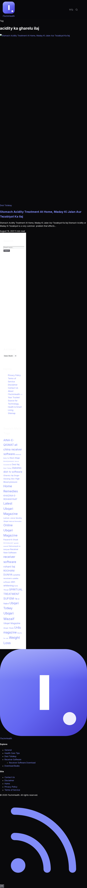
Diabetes (16, 468)
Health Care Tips (12, 753)
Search (6, 250)
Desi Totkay (7, 468)
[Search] (76, 9)
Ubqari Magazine (11, 623)
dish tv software (12, 471)
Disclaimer (12, 385)
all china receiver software (12, 449)
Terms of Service (12, 790)
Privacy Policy (14, 375)
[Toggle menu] (82, 9)
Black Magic (15, 458)
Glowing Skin (9, 479)
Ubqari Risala (8, 628)
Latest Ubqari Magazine (10, 508)
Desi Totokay (6, 205)
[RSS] (43, 883)
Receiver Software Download (22, 763)
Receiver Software (13, 759)
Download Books (12, 766)
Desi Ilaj (15, 464)
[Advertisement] (20, 301)
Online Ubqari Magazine (10, 530)
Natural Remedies (15, 521)
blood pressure (8, 461)
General (8, 750)
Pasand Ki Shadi (10, 540)
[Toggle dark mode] (71, 9)
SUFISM (8, 598)
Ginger (16, 475)
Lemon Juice (9, 518)
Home (7, 784)
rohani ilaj (9, 566)
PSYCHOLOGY (8, 543)
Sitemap (11, 413)
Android (18, 454)
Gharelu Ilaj (8, 475)
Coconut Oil (7, 465)
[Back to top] (2, 886)
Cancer (16, 461)
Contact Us (13, 388)
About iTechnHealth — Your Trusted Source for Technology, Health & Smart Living (15, 400)
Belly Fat (6, 458)
